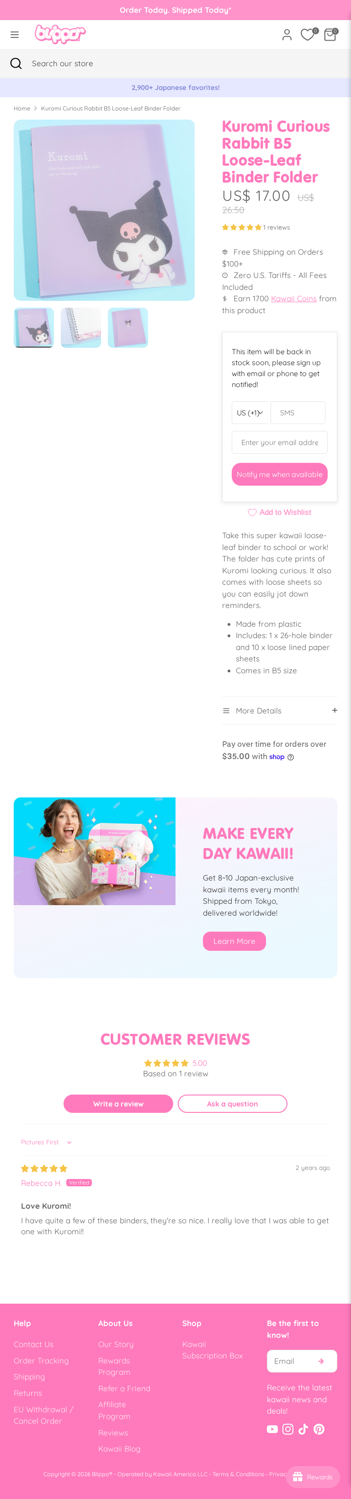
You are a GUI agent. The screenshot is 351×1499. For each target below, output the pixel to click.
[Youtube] (272, 1429)
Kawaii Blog (119, 1448)
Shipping (29, 1376)
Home (22, 108)
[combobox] (75, 63)
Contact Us (33, 1344)
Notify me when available (280, 474)
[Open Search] (16, 63)
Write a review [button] (118, 1103)
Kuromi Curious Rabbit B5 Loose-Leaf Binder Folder (111, 108)
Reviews (113, 1432)
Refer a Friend (124, 1388)
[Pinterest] (319, 1429)
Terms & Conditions (238, 1474)
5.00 (199, 1063)
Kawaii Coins (294, 298)
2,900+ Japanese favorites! (176, 87)
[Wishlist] (307, 34)
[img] (44, 1168)
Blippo (100, 1474)
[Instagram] (287, 1429)
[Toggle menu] (14, 34)
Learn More (234, 941)
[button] (242, 227)
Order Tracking (41, 1360)
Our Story (116, 1344)
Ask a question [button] (232, 1103)
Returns (28, 1393)
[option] (175, 87)
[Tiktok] (303, 1429)
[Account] (287, 31)
